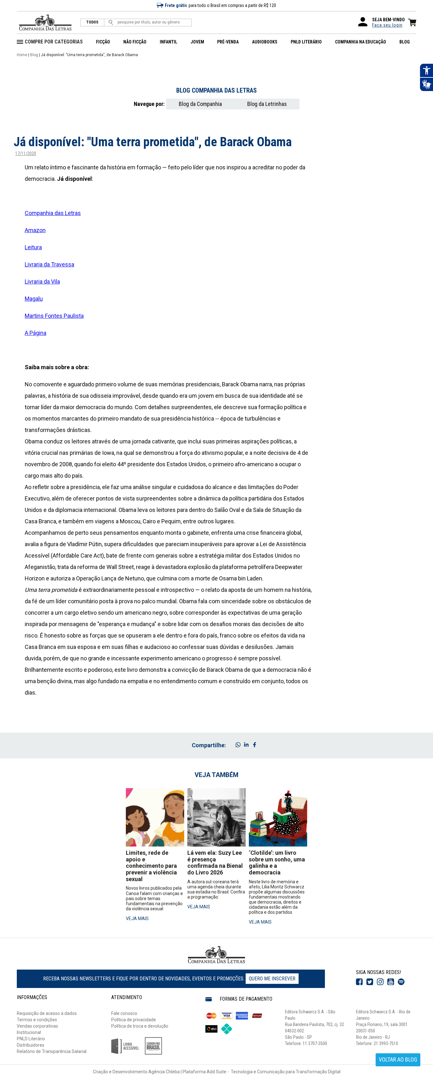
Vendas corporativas (37, 1026)
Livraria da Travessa (49, 264)
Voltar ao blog (398, 1059)
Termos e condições (37, 1019)
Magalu (34, 298)
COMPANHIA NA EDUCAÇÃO (360, 41)
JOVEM (197, 41)
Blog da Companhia (200, 104)
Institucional (29, 1032)
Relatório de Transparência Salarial (52, 1051)
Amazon (35, 230)
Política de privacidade (133, 1019)
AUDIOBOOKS (264, 41)
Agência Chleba (164, 1071)
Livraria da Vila (42, 281)
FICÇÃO (103, 41)
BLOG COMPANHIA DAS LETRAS (216, 90)
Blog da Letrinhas (267, 104)
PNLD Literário (31, 1038)
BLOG (404, 41)
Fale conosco (124, 1013)
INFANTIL (168, 41)
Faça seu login (387, 25)
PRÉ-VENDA (228, 41)
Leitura (33, 247)
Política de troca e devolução (139, 1026)
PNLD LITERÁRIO (306, 41)
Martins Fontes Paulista (54, 315)
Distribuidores (30, 1045)
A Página (35, 333)
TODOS (92, 22)
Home (22, 55)
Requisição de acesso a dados (47, 1013)
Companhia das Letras (53, 213)
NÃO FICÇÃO (134, 41)
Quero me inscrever (272, 979)
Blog (34, 55)
